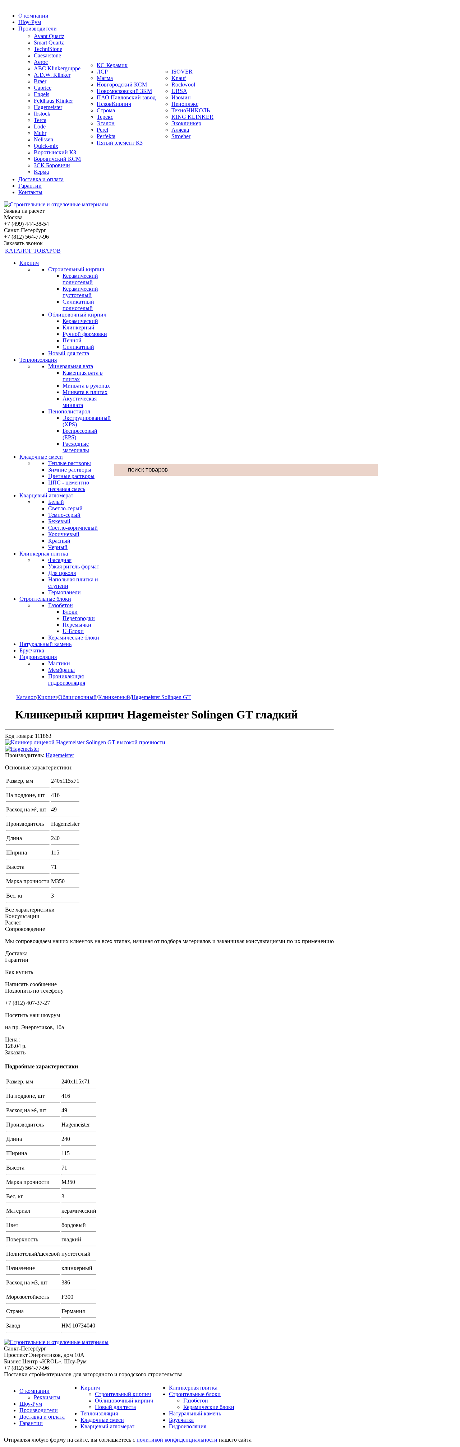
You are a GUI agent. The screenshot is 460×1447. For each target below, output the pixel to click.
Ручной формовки (85, 334)
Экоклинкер (186, 123)
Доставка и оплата (41, 179)
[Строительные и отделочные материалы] (56, 204)
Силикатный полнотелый (78, 305)
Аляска (180, 130)
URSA (179, 91)
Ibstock (42, 114)
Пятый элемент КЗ (120, 143)
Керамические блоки (73, 637)
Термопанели (64, 592)
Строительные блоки (45, 599)
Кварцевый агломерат (46, 495)
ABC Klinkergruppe (57, 68)
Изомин (181, 97)
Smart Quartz (49, 42)
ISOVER (182, 72)
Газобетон (60, 605)
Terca (40, 120)
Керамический (80, 321)
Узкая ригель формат (73, 566)
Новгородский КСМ (122, 84)
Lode (40, 126)
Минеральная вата (70, 366)
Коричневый (63, 534)
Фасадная (60, 560)
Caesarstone (47, 55)
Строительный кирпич (76, 269)
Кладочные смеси (41, 457)
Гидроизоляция (38, 657)
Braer (40, 81)
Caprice (42, 88)
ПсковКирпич (114, 104)
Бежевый (59, 521)
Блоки (70, 612)
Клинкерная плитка (43, 554)
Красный (59, 541)
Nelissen (43, 139)
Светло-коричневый (73, 528)
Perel (102, 130)
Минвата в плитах (85, 392)
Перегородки (79, 618)
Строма (106, 110)
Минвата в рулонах (86, 386)
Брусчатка (31, 650)
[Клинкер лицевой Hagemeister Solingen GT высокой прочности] (85, 742)
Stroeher (180, 136)
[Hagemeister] (22, 749)
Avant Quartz (49, 36)
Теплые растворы (69, 463)
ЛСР (102, 72)
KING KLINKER (192, 117)
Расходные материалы (76, 447)
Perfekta (106, 136)
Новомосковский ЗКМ (124, 91)
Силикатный (78, 347)
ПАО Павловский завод (126, 97)
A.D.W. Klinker (52, 75)
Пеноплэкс (184, 104)
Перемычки (77, 625)
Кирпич (29, 263)
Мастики (59, 663)
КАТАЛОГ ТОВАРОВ (33, 251)
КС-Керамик (112, 65)
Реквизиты (47, 1397)
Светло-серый (65, 508)
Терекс (105, 117)
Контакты (30, 192)
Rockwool (183, 84)
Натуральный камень (45, 644)
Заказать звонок (23, 243)
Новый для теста (68, 353)
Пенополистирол (69, 411)
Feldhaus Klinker (53, 101)
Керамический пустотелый (80, 292)
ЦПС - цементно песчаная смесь (68, 485)
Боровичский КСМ (57, 159)
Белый (56, 502)
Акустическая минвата (80, 401)
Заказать (15, 1052)
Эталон (106, 123)
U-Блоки (73, 631)
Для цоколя (62, 573)
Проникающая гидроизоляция (66, 679)
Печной (72, 340)
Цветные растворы (71, 476)
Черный (58, 547)
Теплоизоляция (38, 360)
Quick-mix (46, 146)
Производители (37, 28)
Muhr (40, 133)
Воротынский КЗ (55, 152)
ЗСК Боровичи (52, 165)
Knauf (178, 78)
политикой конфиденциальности (177, 1440)
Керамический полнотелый (80, 279)
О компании (33, 16)
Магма (105, 78)
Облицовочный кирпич (77, 315)
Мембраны (61, 670)
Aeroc (41, 62)
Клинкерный (79, 327)
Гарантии (30, 186)
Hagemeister (48, 107)
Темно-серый (64, 515)
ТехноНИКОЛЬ (190, 110)
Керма (41, 172)
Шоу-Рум (29, 22)
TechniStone (48, 49)
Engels (41, 94)
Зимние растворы (69, 470)
